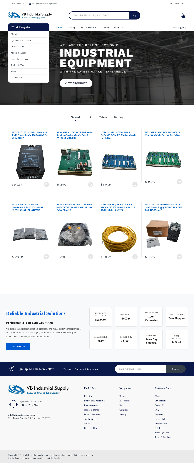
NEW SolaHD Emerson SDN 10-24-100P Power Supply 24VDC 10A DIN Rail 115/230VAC (163, 207)
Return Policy (161, 423)
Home (122, 396)
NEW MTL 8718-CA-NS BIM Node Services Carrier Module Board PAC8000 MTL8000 (74, 135)
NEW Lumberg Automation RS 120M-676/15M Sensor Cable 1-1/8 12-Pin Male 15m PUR (118, 207)
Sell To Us (159, 428)
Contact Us (159, 405)
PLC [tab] (89, 117)
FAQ (157, 410)
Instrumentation (91, 405)
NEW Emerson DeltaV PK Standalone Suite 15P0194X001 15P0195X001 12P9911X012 (27, 207)
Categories (123, 410)
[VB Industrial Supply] (30, 15)
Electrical (88, 396)
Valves (87, 423)
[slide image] (97, 68)
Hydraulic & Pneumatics (94, 401)
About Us (159, 396)
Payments (159, 414)
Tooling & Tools (91, 419)
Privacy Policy (161, 419)
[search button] (134, 15)
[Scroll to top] (3, 458)
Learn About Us (18, 346)
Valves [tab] (103, 117)
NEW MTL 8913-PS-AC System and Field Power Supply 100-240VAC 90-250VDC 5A (30, 135)
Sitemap (122, 414)
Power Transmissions (93, 414)
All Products (124, 401)
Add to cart (46, 184)
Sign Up (175, 369)
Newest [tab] (75, 117)
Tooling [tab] (118, 117)
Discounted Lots (91, 428)
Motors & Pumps (91, 410)
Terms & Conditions (163, 437)
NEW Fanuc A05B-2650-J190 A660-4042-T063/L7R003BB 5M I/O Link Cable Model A (74, 207)
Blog (121, 405)
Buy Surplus (160, 401)
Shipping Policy (162, 433)
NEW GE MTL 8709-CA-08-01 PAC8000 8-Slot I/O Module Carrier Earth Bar (119, 135)
